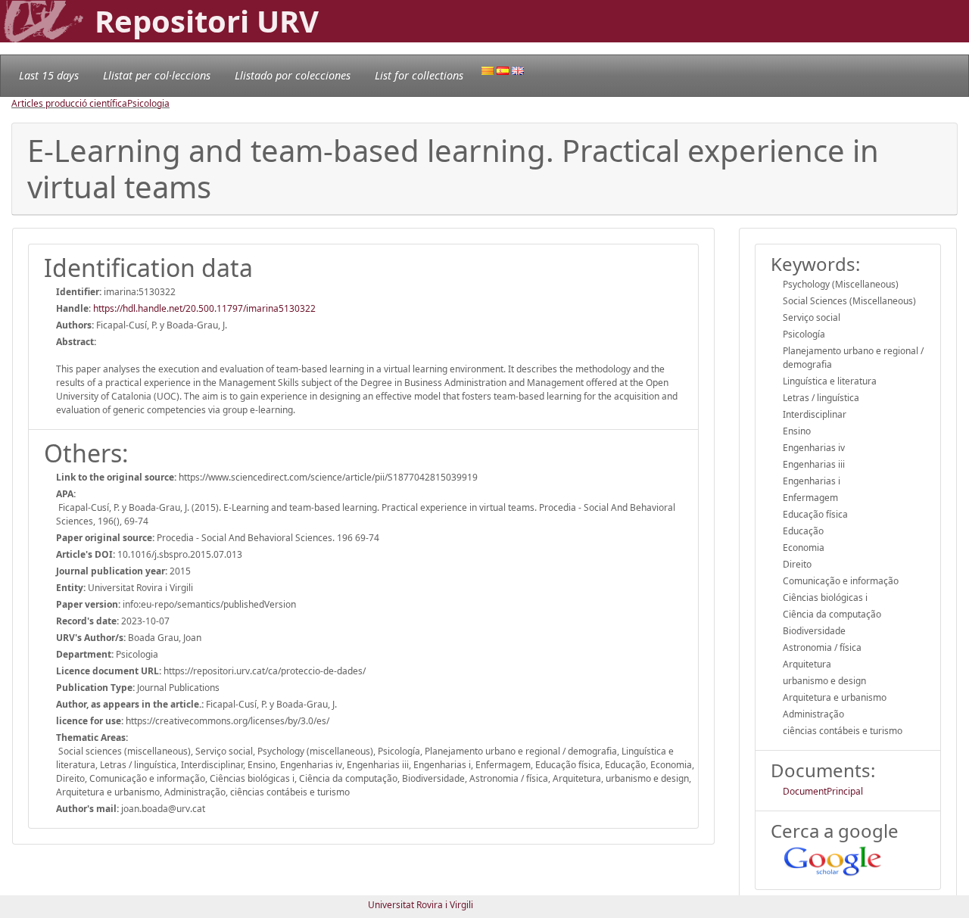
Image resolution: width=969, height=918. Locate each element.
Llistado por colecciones (293, 75)
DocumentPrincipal (823, 791)
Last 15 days (49, 75)
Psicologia (148, 103)
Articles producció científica (69, 103)
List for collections (419, 75)
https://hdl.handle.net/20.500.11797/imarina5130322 (204, 308)
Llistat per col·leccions (156, 75)
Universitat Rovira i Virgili (420, 904)
